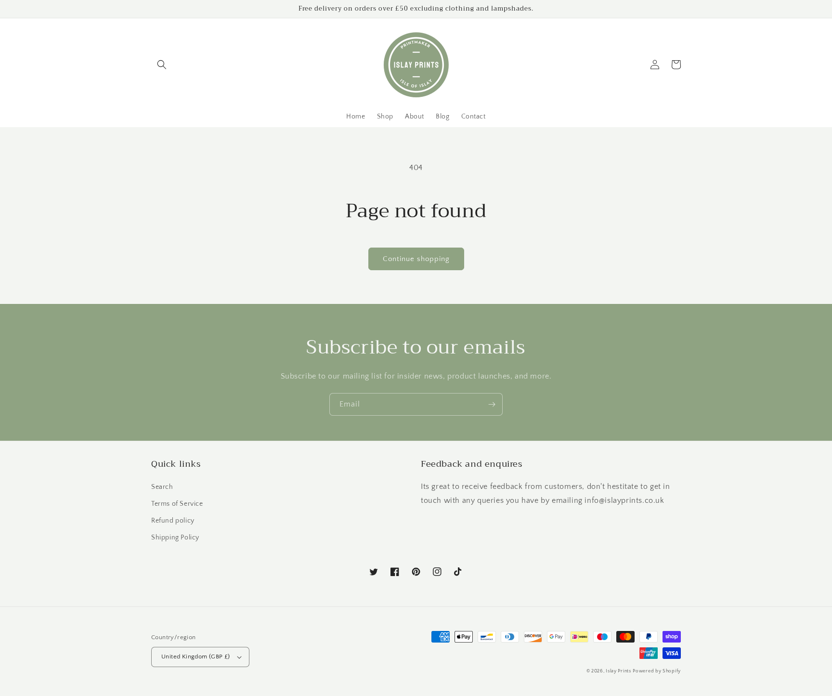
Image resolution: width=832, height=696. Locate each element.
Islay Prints (618, 671)
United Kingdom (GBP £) (195, 656)
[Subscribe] (491, 404)
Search (162, 487)
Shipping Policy (175, 537)
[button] (161, 64)
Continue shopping (416, 259)
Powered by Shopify (657, 671)
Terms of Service (177, 504)
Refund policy (173, 521)
